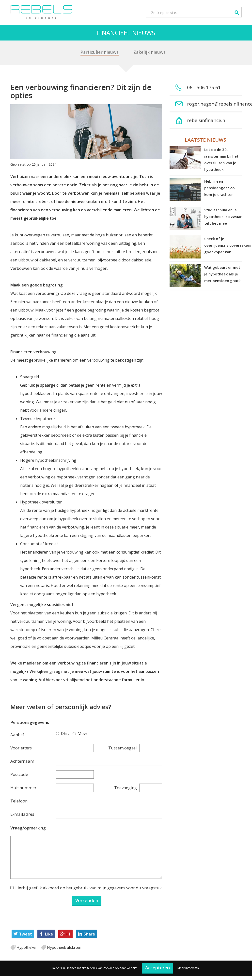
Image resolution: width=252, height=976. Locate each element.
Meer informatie (188, 968)
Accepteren (157, 968)
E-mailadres (22, 814)
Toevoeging (125, 787)
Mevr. (75, 733)
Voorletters (21, 748)
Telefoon (19, 801)
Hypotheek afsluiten (64, 947)
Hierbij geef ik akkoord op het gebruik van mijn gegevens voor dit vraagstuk (88, 888)
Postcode (19, 774)
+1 (68, 934)
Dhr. (58, 733)
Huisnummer (23, 787)
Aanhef (17, 734)
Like (49, 934)
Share (89, 934)
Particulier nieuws (99, 52)
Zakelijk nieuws (149, 52)
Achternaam (22, 761)
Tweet (25, 934)
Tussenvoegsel (122, 748)
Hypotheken (26, 947)
